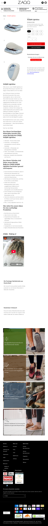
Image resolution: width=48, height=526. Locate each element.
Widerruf (5, 446)
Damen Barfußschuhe (26, 447)
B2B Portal (15, 455)
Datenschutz (6, 460)
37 (33, 31)
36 (29, 31)
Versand (40, 25)
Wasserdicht (26, 459)
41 (33, 34)
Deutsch (6, 512)
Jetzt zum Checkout (36, 47)
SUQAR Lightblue (11, 15)
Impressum (5, 454)
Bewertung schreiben (36, 59)
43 (41, 34)
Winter (24, 462)
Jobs (14, 452)
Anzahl (29, 36)
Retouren (5, 463)
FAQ (14, 449)
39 (41, 31)
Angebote (25, 456)
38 (37, 31)
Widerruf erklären (6, 467)
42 (37, 34)
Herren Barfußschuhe (26, 452)
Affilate (15, 458)
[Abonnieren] (24, 495)
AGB (4, 457)
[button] (5, 2)
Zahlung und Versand (6, 450)
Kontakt (15, 446)
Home (4, 15)
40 (29, 34)
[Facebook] (44, 519)
